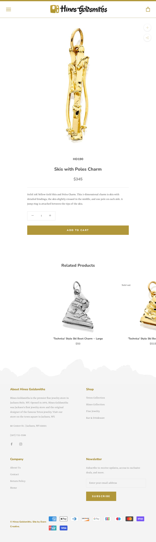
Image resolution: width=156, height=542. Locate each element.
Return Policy (17, 481)
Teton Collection (95, 398)
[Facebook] (11, 444)
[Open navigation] (8, 9)
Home (13, 488)
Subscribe (101, 496)
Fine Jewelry (93, 411)
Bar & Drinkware (95, 418)
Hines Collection (95, 404)
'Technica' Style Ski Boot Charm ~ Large (78, 338)
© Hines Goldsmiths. (21, 521)
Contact (14, 474)
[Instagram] (20, 444)
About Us (15, 467)
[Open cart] (148, 9)
